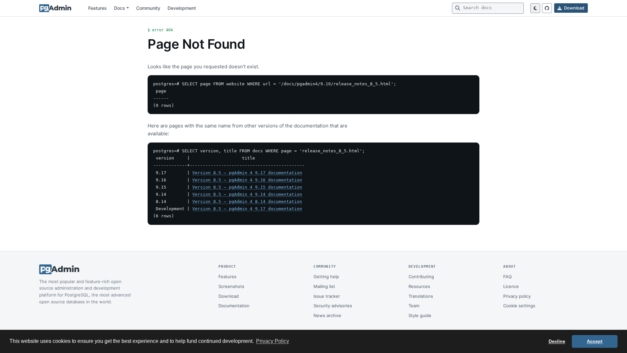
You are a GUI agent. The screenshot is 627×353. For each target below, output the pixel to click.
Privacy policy (517, 296)
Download (228, 296)
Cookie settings (519, 305)
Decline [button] (557, 341)
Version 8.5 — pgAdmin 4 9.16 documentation (247, 179)
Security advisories (333, 305)
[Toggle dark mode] (535, 8)
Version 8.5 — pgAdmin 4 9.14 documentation (247, 194)
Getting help (326, 276)
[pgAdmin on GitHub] (547, 8)
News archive (327, 315)
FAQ (507, 276)
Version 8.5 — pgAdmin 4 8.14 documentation (247, 201)
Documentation (233, 305)
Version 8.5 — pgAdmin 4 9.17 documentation (247, 172)
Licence (511, 286)
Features (97, 8)
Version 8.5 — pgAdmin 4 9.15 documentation (247, 187)
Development (182, 8)
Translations (421, 296)
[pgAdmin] (55, 8)
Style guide (420, 315)
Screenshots (231, 286)
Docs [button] (119, 8)
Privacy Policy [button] (272, 341)
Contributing (421, 276)
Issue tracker (327, 296)
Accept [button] (595, 341)
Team (414, 305)
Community (148, 8)
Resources (419, 286)
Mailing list (324, 286)
